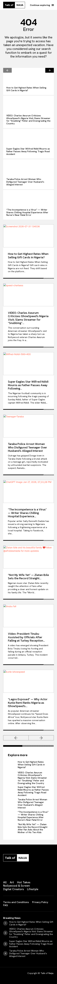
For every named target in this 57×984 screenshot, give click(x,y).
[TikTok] (28, 872)
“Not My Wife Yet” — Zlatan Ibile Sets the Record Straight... (28, 577)
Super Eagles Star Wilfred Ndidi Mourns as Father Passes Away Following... (28, 385)
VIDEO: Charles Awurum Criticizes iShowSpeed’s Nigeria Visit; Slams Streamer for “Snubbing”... (28, 318)
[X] (36, 872)
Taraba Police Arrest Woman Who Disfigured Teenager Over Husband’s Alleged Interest (25, 182)
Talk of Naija (47, 973)
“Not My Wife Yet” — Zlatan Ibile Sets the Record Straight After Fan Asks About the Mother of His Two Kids (32, 828)
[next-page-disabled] (41, 737)
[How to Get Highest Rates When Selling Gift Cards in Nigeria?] (28, 75)
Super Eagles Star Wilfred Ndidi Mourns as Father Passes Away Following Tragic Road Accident (28, 151)
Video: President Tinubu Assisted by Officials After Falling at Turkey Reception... (26, 637)
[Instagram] (12, 872)
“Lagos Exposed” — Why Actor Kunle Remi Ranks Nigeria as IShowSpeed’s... (28, 702)
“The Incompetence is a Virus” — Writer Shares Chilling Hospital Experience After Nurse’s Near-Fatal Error (27, 212)
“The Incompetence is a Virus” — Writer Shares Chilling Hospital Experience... (27, 512)
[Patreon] (20, 872)
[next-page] (49, 70)
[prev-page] (7, 70)
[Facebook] (4, 872)
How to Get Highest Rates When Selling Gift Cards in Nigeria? (26, 89)
